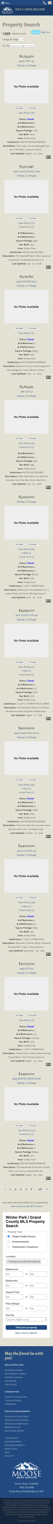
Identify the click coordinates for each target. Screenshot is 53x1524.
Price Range (12, 1303)
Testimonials (11, 1437)
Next (46, 1189)
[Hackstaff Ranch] (26, 214)
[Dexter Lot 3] (26, 325)
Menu (7, 2)
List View (36, 32)
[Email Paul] (50, 3)
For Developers (13, 1441)
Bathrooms (12, 1269)
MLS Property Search (16, 1373)
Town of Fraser (13, 1400)
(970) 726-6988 (26, 1487)
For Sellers (11, 1384)
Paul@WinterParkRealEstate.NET (26, 1491)
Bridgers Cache (13, 1427)
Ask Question (32, 108)
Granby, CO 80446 (26, 501)
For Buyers (10, 1380)
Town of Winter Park (16, 1396)
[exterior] (26, 1012)
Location (11, 1256)
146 (40, 1189)
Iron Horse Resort (14, 1430)
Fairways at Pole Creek (17, 1416)
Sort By (5, 45)
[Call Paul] (44, 3)
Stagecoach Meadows (16, 1423)
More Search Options (26, 1333)
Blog (7, 1452)
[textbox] (42, 1261)
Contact (9, 1455)
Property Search (14, 1377)
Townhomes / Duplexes (25, 1247)
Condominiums (20, 1241)
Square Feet (12, 1292)
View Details (19, 108)
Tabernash (10, 1404)
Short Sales (11, 1448)
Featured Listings (14, 1370)
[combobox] (26, 1262)
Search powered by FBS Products (26, 1206)
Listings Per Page (10, 39)
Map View (45, 32)
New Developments (15, 1445)
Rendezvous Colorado (17, 1420)
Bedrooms (12, 1280)
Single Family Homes (23, 1236)
